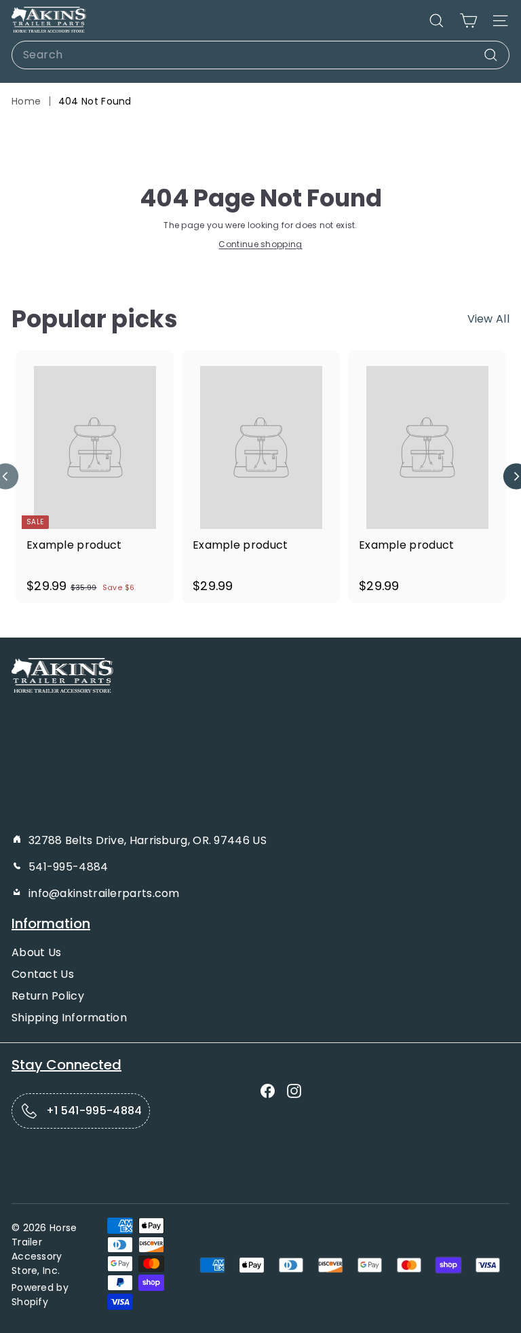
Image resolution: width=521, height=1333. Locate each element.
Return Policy (48, 996)
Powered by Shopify (40, 1295)
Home (26, 101)
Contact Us (43, 974)
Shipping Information (69, 1017)
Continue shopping (260, 244)
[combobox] (260, 55)
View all (488, 319)
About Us (36, 952)
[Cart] (468, 21)
